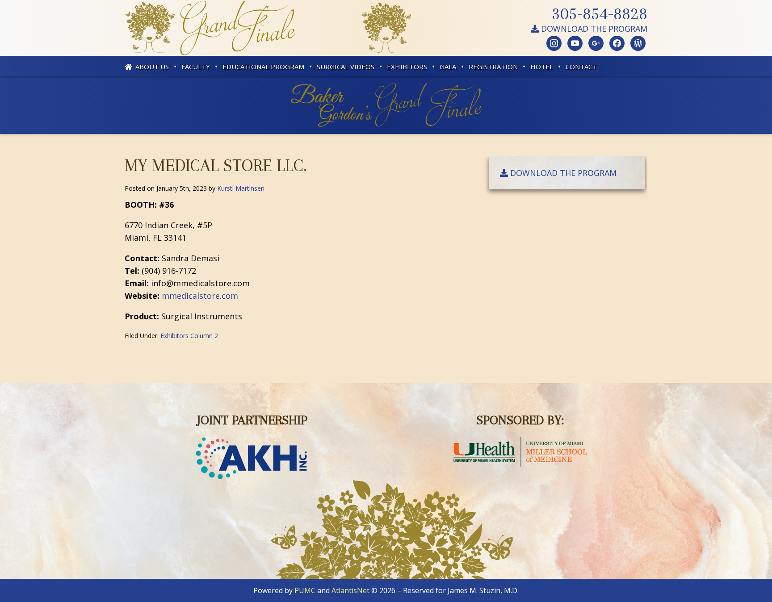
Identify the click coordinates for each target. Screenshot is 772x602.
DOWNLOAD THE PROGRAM (593, 28)
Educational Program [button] (263, 66)
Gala (448, 66)
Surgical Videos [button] (345, 66)
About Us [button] (152, 66)
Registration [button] (493, 66)
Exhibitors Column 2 (189, 335)
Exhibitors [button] (407, 66)
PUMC (304, 590)
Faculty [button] (195, 66)
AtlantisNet (350, 590)
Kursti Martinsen (240, 188)
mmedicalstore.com (200, 295)
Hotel (541, 66)
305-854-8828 (599, 13)
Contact (581, 66)
